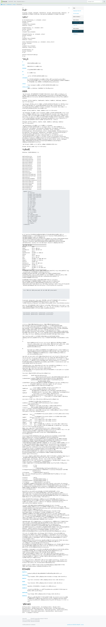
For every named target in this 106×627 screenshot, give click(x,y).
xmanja (14, 4)
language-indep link (77, 10)
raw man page (76, 13)
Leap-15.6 (75, 25)
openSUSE (10, 1)
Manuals (3, 4)
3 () (75, 33)
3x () (75, 31)
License (82, 624)
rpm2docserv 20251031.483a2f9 (73, 624)
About (15, 1)
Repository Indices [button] (21, 1)
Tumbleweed (9, 4)
